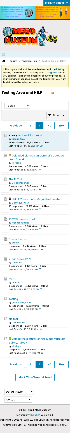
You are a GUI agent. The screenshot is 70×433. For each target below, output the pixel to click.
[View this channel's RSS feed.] (53, 92)
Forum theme (17, 239)
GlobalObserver (20, 182)
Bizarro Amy (18, 139)
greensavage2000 (22, 302)
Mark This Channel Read (35, 377)
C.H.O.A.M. (17, 262)
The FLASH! (15, 179)
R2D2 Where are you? (22, 219)
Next (62, 125)
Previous (16, 125)
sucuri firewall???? (20, 259)
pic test (13, 319)
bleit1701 (16, 282)
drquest (16, 242)
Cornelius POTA (20, 202)
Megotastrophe (20, 222)
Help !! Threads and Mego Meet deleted (36, 199)
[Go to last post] (41, 146)
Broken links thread (30, 135)
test (11, 279)
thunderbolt (18, 322)
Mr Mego (16, 162)
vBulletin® (34, 414)
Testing (13, 299)
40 (50, 125)
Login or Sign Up (55, 2)
